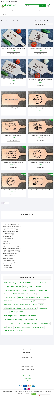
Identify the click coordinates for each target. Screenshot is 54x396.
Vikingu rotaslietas (38, 327)
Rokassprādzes (17, 312)
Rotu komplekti (45, 324)
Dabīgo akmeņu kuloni (32, 286)
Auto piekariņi (35, 282)
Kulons (34, 304)
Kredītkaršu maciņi (25, 304)
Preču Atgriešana (27, 378)
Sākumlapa (5, 11)
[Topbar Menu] (51, 1)
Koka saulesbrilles (40, 301)
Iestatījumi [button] (27, 393)
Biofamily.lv (10, 5)
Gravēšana (39, 11)
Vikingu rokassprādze (26, 327)
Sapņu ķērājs (10, 327)
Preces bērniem (42, 308)
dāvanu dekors (7, 294)
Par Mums (24, 11)
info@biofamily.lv (14, 1)
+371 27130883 (5, 1)
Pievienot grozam (13, 53)
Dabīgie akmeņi (44, 283)
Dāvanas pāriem (43, 290)
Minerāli (41, 304)
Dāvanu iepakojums (19, 294)
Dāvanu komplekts (31, 294)
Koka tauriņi (8, 304)
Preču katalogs (15, 11)
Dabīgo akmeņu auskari (12, 287)
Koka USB (16, 304)
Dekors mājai (32, 290)
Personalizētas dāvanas (29, 308)
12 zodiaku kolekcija (10, 283)
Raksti (4, 14)
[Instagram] (28, 389)
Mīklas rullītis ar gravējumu (12, 308)
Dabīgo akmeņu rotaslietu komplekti (16, 290)
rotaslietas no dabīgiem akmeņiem (12, 324)
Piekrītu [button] (33, 393)
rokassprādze (6, 311)
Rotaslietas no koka (30, 324)
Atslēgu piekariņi (25, 283)
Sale (5, 327)
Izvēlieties (13, 113)
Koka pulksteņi (27, 301)
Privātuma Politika (27, 375)
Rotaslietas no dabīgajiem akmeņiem (20, 319)
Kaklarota (45, 297)
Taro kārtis (17, 327)
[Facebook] (25, 389)
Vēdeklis (26, 330)
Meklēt (42, 5)
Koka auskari (9, 301)
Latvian (41, 395)
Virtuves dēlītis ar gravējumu (13, 330)
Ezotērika (40, 294)
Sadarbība (47, 11)
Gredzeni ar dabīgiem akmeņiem (29, 297)
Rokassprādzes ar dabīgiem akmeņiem (20, 315)
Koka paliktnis (18, 301)
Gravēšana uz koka (10, 297)
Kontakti (31, 11)
